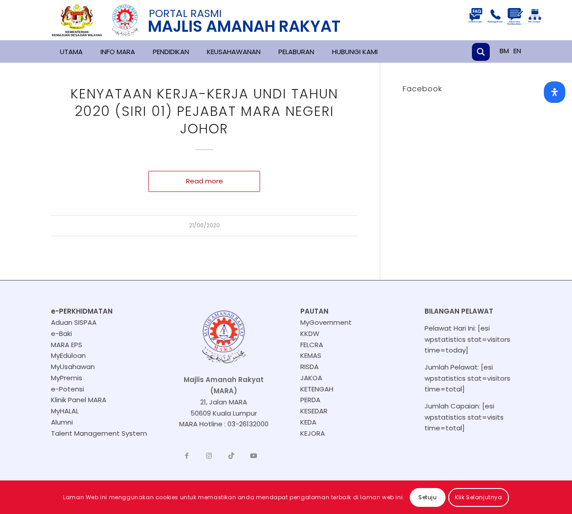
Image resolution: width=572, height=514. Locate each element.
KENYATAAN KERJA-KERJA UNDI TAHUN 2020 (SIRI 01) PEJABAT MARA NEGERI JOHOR (204, 111)
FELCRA (311, 344)
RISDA (309, 366)
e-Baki (61, 333)
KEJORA (312, 433)
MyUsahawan (73, 366)
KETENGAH (316, 389)
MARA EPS (66, 344)
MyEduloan (68, 355)
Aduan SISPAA (74, 322)
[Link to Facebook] (187, 456)
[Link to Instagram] (209, 456)
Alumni (62, 422)
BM (504, 50)
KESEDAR (314, 411)
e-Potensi (67, 389)
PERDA (310, 399)
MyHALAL (65, 411)
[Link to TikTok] (231, 456)
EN (517, 50)
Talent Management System (99, 433)
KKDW (310, 333)
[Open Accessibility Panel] (554, 92)
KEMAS (310, 355)
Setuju (427, 497)
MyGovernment (326, 322)
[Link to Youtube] (254, 456)
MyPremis (66, 377)
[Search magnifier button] (481, 52)
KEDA (308, 422)
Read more (204, 181)
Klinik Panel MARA (78, 399)
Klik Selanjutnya (478, 497)
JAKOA (311, 377)
